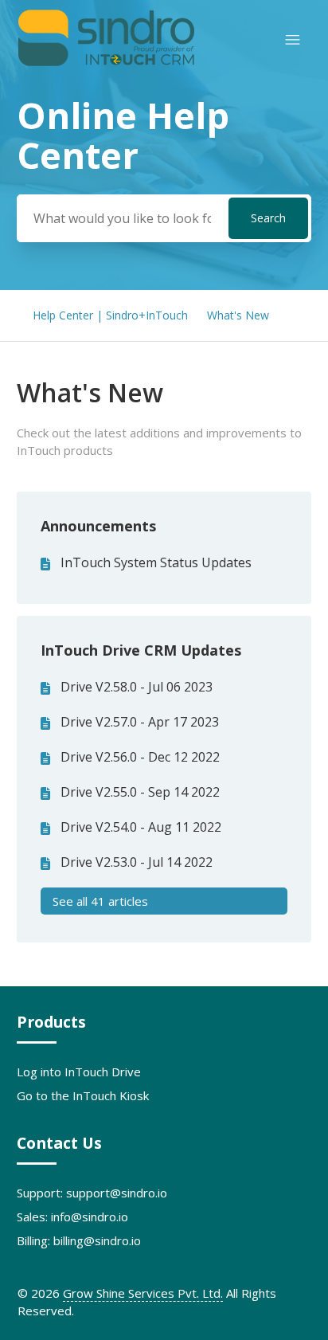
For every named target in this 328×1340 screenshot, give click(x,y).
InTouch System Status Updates (156, 562)
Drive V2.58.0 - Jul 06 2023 (137, 686)
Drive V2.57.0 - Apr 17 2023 (140, 722)
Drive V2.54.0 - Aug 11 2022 (141, 827)
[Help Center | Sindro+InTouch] (106, 63)
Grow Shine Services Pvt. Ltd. (143, 1293)
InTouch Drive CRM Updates (141, 650)
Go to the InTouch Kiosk (83, 1095)
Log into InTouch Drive (79, 1071)
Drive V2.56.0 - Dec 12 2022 (140, 757)
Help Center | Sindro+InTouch (110, 315)
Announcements (98, 525)
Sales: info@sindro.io (72, 1216)
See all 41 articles (100, 901)
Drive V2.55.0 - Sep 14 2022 (140, 792)
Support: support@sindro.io (92, 1193)
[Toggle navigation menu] (292, 40)
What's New (238, 315)
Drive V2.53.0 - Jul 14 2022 (137, 862)
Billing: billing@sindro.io (79, 1240)
